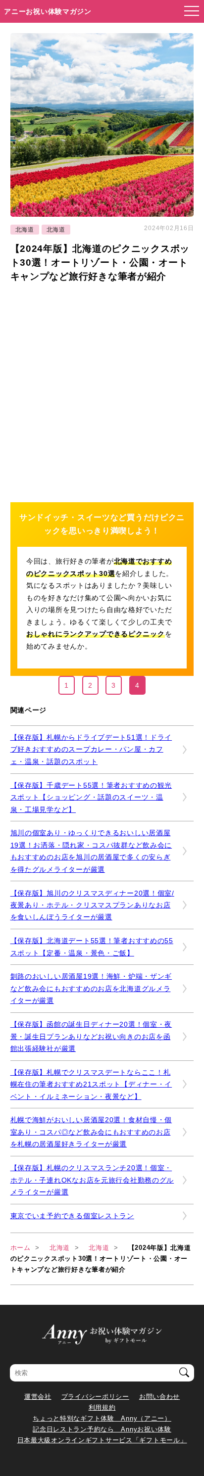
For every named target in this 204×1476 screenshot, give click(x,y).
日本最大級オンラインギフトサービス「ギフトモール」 (102, 1440)
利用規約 (102, 1407)
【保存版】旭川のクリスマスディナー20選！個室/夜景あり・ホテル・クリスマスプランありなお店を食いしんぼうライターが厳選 (92, 905)
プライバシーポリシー (95, 1396)
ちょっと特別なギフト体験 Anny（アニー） (102, 1418)
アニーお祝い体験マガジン (48, 11)
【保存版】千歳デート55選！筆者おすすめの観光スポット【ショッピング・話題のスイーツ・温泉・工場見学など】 (91, 797)
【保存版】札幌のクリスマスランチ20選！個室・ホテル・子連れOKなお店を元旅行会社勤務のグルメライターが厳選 (92, 1180)
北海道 (24, 229)
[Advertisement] (102, 391)
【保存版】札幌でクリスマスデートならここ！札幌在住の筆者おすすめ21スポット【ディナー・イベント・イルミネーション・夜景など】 (91, 1084)
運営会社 (37, 1396)
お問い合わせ (159, 1396)
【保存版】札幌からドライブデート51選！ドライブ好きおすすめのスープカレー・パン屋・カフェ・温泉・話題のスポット (91, 749)
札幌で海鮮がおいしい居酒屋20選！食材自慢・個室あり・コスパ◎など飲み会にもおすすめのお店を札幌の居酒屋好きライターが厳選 (91, 1132)
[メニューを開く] (188, 11)
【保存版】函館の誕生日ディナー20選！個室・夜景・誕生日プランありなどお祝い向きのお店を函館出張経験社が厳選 (91, 1036)
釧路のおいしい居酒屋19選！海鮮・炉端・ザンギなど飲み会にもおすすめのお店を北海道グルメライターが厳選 (91, 988)
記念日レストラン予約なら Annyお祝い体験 (102, 1429)
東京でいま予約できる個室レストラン (72, 1216)
